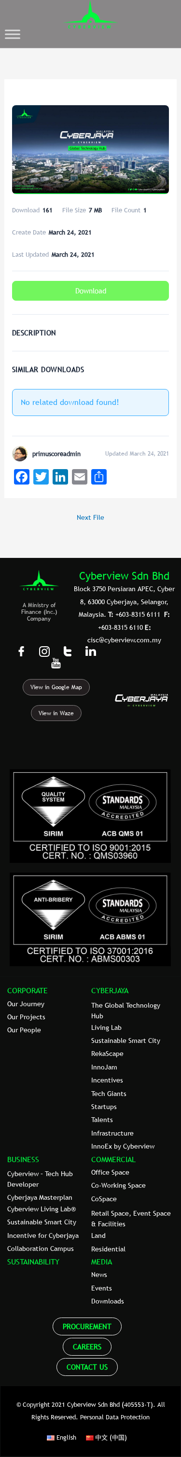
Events (101, 1288)
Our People (24, 1030)
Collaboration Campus (40, 1248)
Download (90, 290)
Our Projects (26, 1017)
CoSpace (104, 1198)
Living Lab (106, 1027)
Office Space (110, 1172)
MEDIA (101, 1261)
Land (98, 1235)
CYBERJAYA (109, 990)
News (99, 1274)
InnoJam (104, 1067)
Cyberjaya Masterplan (39, 1197)
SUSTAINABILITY (33, 1261)
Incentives (107, 1080)
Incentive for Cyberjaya (43, 1235)
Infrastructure (112, 1133)
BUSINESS (23, 1159)
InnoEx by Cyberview (122, 1146)
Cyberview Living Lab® (41, 1209)
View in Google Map (56, 687)
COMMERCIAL (113, 1159)
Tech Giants (108, 1093)
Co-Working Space (118, 1185)
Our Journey (25, 1003)
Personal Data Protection (115, 1417)
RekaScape (107, 1053)
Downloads (107, 1301)
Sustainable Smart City (125, 1040)
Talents (102, 1119)
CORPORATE (27, 990)
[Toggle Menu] (12, 34)
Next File (90, 517)
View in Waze (56, 713)
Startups (104, 1106)
